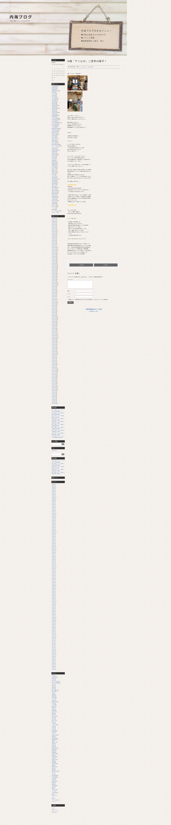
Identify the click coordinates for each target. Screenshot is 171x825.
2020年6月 (54, 325)
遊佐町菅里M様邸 (55, 108)
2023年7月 (54, 272)
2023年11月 (54, 266)
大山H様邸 (54, 180)
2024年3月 (54, 260)
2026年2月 (54, 227)
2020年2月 (54, 331)
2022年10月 (54, 285)
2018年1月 (54, 367)
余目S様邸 (54, 135)
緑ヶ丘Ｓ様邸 (54, 142)
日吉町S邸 (54, 202)
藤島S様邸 (54, 148)
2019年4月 (54, 345)
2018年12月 (54, 351)
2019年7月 (54, 341)
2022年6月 (54, 290)
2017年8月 (54, 374)
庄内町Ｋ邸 (54, 173)
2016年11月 (54, 387)
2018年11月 (54, 353)
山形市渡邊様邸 (54, 125)
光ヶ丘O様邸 (54, 778)
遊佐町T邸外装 (54, 197)
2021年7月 (54, 306)
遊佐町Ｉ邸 (54, 168)
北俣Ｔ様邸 (54, 137)
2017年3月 (54, 381)
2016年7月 (54, 393)
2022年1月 (54, 298)
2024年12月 (54, 247)
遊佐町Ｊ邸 (54, 194)
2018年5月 (54, 361)
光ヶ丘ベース (54, 212)
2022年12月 (54, 282)
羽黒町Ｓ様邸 (54, 141)
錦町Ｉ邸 (53, 186)
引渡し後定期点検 (55, 124)
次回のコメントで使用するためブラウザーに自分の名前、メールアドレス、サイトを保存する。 (89, 299)
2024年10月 (54, 250)
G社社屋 (53, 174)
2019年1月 (54, 350)
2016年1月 (54, 402)
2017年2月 (54, 383)
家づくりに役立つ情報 (56, 145)
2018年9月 (54, 621)
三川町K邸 (54, 199)
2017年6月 (54, 377)
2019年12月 (54, 334)
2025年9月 (54, 234)
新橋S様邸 (54, 89)
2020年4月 (54, 328)
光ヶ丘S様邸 (54, 99)
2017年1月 (54, 384)
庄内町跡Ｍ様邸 (54, 131)
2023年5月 (54, 275)
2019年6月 (54, 342)
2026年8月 (54, 218)
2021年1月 (54, 315)
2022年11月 (54, 283)
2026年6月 (54, 221)
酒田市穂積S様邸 (55, 115)
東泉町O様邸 (54, 695)
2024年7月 (54, 254)
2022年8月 (54, 288)
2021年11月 (54, 301)
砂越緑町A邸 (54, 163)
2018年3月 (54, 364)
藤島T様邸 (54, 103)
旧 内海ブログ (54, 450)
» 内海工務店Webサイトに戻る (93, 309)
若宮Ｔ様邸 (54, 102)
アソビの (80, 66)
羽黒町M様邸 (54, 116)
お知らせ (84, 66)
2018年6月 (54, 360)
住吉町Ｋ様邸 (54, 98)
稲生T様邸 (54, 109)
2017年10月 (54, 371)
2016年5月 (54, 396)
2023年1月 (54, 280)
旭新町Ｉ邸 (54, 184)
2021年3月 (54, 312)
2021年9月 (54, 303)
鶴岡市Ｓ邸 (54, 170)
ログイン (53, 807)
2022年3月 (54, 295)
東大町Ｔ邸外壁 (54, 200)
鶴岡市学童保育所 (55, 179)
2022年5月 (54, 292)
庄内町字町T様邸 (55, 129)
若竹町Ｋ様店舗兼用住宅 (56, 122)
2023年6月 (54, 273)
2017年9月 (54, 373)
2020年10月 (54, 319)
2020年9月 (54, 321)
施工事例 (53, 209)
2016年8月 (54, 392)
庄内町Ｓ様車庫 (54, 154)
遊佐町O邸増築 (54, 187)
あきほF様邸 (54, 86)
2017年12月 (54, 368)
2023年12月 (54, 264)
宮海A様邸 (54, 106)
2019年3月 (54, 347)
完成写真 (53, 92)
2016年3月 (54, 399)
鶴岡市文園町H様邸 (55, 144)
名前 (68, 291)
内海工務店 (91, 66)
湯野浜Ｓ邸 (54, 153)
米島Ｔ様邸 (54, 96)
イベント (53, 207)
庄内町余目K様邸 (55, 150)
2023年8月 (54, 270)
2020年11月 (54, 318)
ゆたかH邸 (54, 189)
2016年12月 (54, 386)
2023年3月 (54, 277)
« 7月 (52, 80)
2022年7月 (54, 289)
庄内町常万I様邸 (55, 105)
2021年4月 (54, 311)
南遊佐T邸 (54, 151)
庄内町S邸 (54, 157)
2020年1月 (54, 332)
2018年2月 (54, 366)
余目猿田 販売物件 (55, 119)
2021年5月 (54, 309)
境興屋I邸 (53, 160)
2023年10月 (54, 267)
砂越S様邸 (54, 111)
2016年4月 (54, 397)
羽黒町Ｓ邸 (54, 171)
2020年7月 (54, 324)
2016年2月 (54, 400)
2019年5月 (54, 344)
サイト (68, 296)
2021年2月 (54, 314)
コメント (69, 279)
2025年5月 (54, 240)
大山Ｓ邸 (53, 158)
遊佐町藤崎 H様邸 (55, 90)
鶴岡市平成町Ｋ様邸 (55, 128)
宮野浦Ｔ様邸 (54, 132)
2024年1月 (54, 263)
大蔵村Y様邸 (54, 697)
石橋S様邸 (54, 140)
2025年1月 (54, 246)
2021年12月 (54, 299)
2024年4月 (54, 259)
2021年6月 (54, 308)
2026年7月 (54, 220)
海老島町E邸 (54, 193)
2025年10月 (54, 233)
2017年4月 (54, 380)
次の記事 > (106, 264)
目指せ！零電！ (54, 138)
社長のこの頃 (54, 206)
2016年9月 (54, 390)
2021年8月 (54, 305)
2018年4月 (54, 363)
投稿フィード (54, 809)
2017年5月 (54, 379)
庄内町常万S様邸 (55, 112)
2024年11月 (54, 249)
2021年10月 (54, 302)
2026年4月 (54, 224)
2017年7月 (54, 376)
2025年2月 (54, 244)
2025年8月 (54, 236)
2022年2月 (54, 296)
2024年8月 (54, 253)
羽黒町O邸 (54, 164)
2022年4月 (54, 293)
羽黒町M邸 (54, 203)
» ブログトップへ (93, 311)
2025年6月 (54, 238)
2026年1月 (54, 228)
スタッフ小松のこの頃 (56, 210)
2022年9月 (54, 286)
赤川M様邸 (54, 114)
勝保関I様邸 (54, 762)
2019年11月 (54, 335)
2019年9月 (54, 338)
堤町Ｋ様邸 (54, 183)
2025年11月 (54, 231)
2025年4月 (54, 241)
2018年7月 (54, 358)
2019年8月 (54, 340)
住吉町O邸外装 (54, 196)
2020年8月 (54, 322)
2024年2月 (54, 527)
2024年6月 (54, 256)
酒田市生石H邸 (54, 190)
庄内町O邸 (54, 177)
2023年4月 (54, 276)
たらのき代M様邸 (55, 118)
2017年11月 (54, 370)
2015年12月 (54, 403)
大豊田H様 (54, 95)
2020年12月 (54, 316)
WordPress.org (54, 812)
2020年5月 (54, 327)
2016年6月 (54, 660)
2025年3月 (54, 243)
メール (68, 293)
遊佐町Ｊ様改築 (54, 192)
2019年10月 (54, 337)
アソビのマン (54, 147)
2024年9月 (54, 251)
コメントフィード (55, 810)
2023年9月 (54, 269)
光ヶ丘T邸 (54, 176)
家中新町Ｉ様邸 (54, 134)
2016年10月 (54, 389)
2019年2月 (54, 348)
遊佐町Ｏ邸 (54, 155)
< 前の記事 (81, 264)
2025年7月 (54, 237)
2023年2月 (54, 279)
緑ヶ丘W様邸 (54, 121)
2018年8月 (54, 357)
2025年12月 (54, 230)
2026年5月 (54, 488)
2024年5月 (54, 257)
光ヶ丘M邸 (54, 167)
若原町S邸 (54, 161)
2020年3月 (54, 329)
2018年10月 (54, 354)
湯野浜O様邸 (54, 166)
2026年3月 (54, 225)
